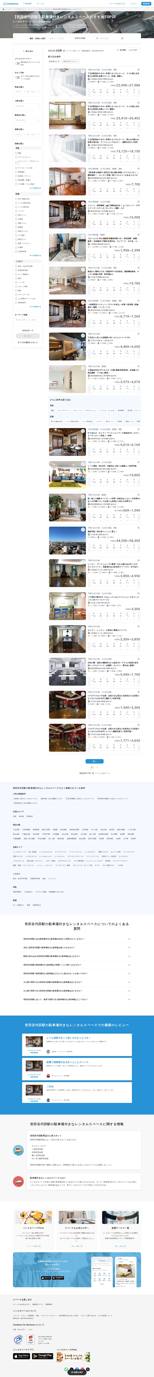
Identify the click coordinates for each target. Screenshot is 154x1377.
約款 (37, 1315)
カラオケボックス (64, 861)
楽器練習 (121, 410)
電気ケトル (129, 421)
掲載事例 (49, 1304)
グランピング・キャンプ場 (82, 865)
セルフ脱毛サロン (108, 865)
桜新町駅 (36, 829)
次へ (95, 761)
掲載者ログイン (38, 1304)
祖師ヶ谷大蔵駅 (29, 838)
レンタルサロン (90, 852)
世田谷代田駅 (74, 829)
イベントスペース (92, 856)
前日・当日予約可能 (20, 878)
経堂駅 (122, 834)
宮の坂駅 (114, 834)
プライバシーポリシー (49, 1315)
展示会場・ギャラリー (35, 861)
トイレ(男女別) (87, 421)
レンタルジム (60, 856)
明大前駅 (36, 834)
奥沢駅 (111, 829)
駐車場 (108, 861)
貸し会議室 (33, 852)
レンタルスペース (19, 852)
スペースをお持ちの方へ (22, 1304)
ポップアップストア (120, 861)
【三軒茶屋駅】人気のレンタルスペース (79, 798)
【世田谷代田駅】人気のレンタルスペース (112, 798)
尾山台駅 (16, 834)
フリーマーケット (64, 410)
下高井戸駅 (46, 834)
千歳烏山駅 (26, 834)
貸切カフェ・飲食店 (109, 856)
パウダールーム (18, 861)
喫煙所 (139, 421)
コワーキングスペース (75, 856)
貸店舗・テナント (134, 410)
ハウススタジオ (31, 856)
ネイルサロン (124, 856)
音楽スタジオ (18, 856)
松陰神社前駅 (103, 834)
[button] (77, 940)
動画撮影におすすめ (56, 892)
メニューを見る (32, 1246)
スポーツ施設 (50, 861)
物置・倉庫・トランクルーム (23, 865)
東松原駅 (131, 834)
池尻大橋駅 (121, 829)
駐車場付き (53, 61)
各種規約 (31, 1315)
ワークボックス (129, 852)
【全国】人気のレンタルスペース (25, 798)
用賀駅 (55, 829)
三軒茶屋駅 (26, 829)
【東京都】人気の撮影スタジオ (51, 798)
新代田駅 (63, 829)
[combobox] (86, 38)
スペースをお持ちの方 (117, 3)
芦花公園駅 (42, 838)
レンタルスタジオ (45, 852)
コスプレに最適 (40, 892)
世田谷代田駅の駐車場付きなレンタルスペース (67, 9)
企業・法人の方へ (19, 1329)
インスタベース (10, 9)
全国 (14, 816)
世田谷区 (47, 9)
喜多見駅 (82, 838)
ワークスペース (60, 852)
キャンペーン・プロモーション (85, 410)
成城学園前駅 (72, 838)
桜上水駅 (65, 834)
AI (138, 69)
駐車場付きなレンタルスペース (26, 9)
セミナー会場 (116, 852)
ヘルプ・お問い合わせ (88, 1315)
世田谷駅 (110, 838)
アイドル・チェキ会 (107, 410)
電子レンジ (110, 421)
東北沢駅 (74, 834)
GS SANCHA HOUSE (34, 1049)
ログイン (134, 3)
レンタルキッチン (45, 856)
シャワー (99, 421)
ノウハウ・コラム (19, 1315)
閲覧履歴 (28, 3)
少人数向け (28, 892)
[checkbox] (16, 153)
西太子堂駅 (92, 838)
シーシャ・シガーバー (45, 865)
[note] (88, 1369)
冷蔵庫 (119, 421)
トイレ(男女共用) (72, 421)
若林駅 (101, 838)
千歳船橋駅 (17, 838)
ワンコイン (52, 878)
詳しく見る (76, 1246)
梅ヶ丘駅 (92, 834)
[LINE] (66, 1369)
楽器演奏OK (17, 892)
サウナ (97, 865)
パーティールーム (75, 852)
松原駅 (133, 838)
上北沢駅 (83, 834)
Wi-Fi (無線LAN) (56, 421)
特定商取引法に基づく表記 (68, 1315)
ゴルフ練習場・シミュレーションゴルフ (88, 861)
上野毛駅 (85, 829)
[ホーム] (11, 3)
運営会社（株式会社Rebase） (23, 1318)
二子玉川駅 (132, 829)
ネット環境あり (18, 905)
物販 (52, 410)
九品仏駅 (103, 829)
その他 (120, 865)
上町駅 (118, 838)
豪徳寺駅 (61, 838)
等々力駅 (94, 829)
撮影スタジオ (103, 852)
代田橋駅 (56, 834)
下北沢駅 (16, 829)
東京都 (40, 9)
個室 (28, 905)
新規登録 (146, 3)
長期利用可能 (35, 878)
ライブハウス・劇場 (62, 865)
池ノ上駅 (51, 838)
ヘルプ (41, 3)
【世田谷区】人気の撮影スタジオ (25, 803)
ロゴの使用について (105, 1315)
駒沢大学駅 (46, 829)
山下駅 (125, 838)
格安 (44, 878)
